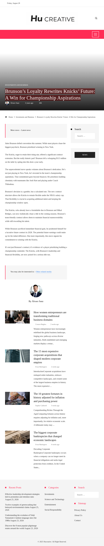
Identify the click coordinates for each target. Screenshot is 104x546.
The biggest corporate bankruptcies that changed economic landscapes (48, 436)
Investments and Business (16, 85)
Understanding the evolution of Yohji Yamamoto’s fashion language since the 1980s (21, 518)
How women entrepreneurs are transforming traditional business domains (50, 316)
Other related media (43, 272)
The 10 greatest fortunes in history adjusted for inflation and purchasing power (49, 397)
